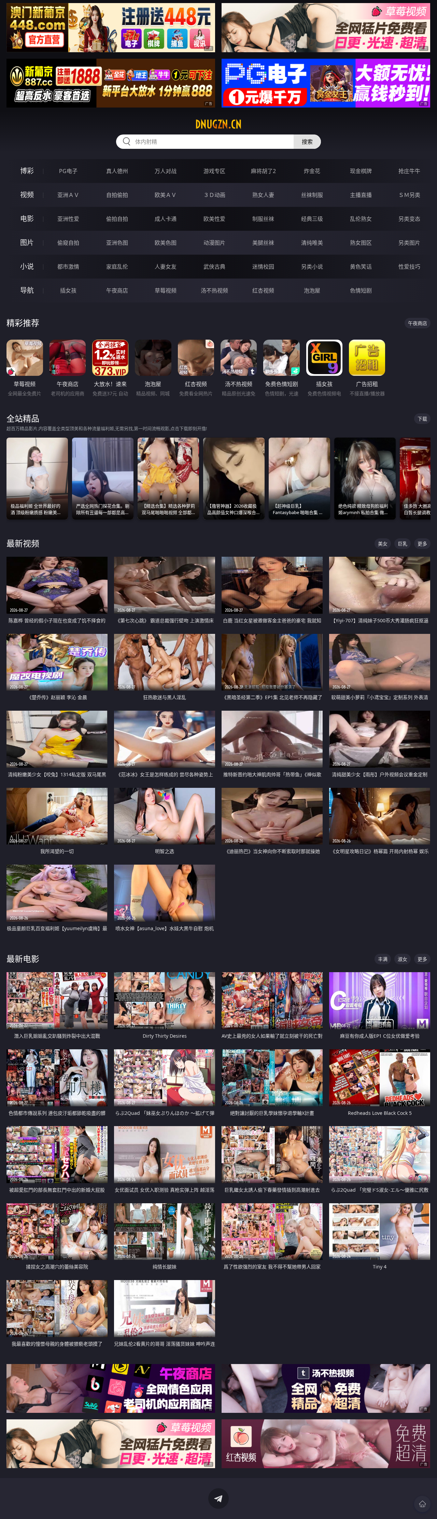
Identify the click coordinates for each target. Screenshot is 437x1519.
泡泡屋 (312, 290)
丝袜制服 (312, 195)
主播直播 (361, 195)
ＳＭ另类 (409, 195)
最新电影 (22, 958)
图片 (27, 242)
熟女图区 (361, 242)
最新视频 (22, 543)
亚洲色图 (117, 242)
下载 (422, 418)
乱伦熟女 (361, 219)
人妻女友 (166, 266)
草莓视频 (166, 290)
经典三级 (312, 219)
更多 (422, 543)
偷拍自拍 (117, 219)
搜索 (307, 141)
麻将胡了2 (263, 171)
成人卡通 (166, 219)
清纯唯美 (312, 242)
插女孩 (68, 290)
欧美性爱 (214, 219)
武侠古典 (214, 266)
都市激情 (68, 266)
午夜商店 (117, 290)
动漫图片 (214, 242)
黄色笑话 (361, 266)
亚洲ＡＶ (68, 195)
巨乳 (402, 543)
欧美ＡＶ (166, 195)
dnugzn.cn (218, 124)
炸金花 (312, 171)
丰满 (382, 959)
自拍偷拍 (117, 195)
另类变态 (409, 219)
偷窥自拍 (68, 242)
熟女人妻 (263, 195)
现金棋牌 (361, 171)
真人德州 (117, 171)
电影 (27, 218)
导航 (27, 290)
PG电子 (68, 171)
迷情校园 (263, 266)
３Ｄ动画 (214, 195)
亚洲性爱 (68, 219)
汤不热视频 (214, 290)
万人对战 (166, 171)
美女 (382, 543)
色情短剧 (361, 290)
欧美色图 (166, 242)
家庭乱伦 (117, 266)
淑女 (402, 959)
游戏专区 (214, 171)
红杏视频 (263, 290)
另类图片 (409, 242)
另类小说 (312, 266)
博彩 (27, 170)
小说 (27, 266)
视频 (27, 194)
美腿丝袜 (263, 242)
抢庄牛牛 (409, 171)
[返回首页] (422, 1504)
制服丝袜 (263, 219)
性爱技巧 (409, 266)
